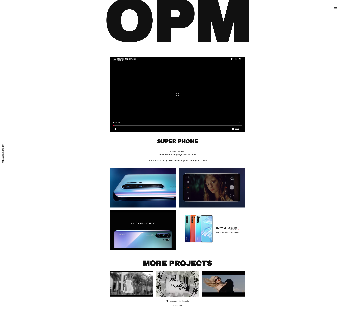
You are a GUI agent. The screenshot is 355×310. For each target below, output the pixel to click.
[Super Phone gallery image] (143, 187)
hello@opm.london (3, 153)
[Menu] (335, 7)
